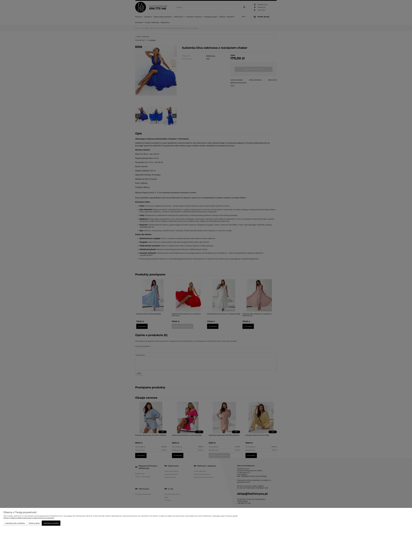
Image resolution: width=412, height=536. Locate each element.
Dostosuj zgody (34, 523)
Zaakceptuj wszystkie (51, 523)
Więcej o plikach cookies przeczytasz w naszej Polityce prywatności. (28, 518)
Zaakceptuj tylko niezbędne (15, 523)
